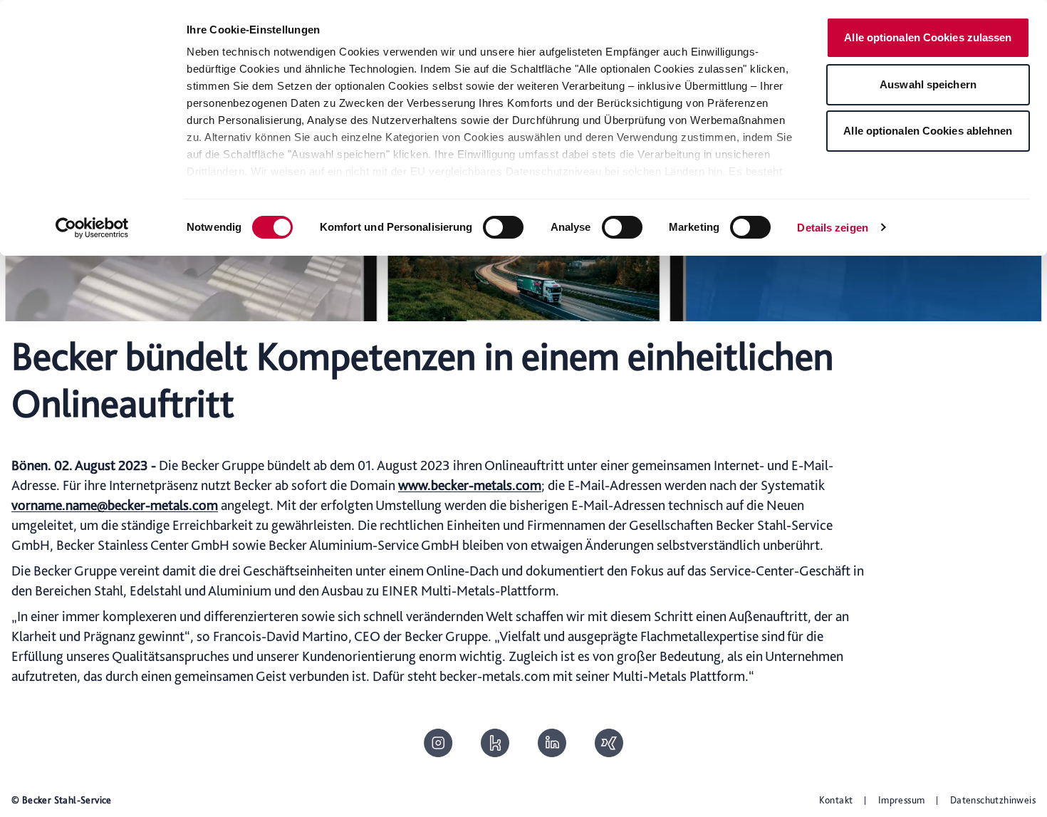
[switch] (503, 227)
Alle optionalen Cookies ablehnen (927, 131)
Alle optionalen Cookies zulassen (927, 37)
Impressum (901, 800)
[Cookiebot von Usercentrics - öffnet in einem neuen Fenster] (92, 228)
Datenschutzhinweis (993, 800)
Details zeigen (832, 228)
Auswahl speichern (928, 84)
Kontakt (836, 800)
